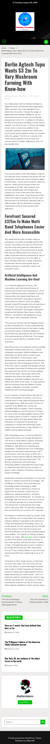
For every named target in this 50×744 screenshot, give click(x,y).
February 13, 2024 (12, 649)
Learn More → (25, 702)
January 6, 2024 (12, 665)
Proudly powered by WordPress (21, 738)
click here (28, 537)
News (36, 96)
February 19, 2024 (12, 632)
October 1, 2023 (27, 96)
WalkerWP (30, 741)
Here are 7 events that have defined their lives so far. (23, 627)
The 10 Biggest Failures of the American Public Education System (22, 643)
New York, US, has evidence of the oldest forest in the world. (22, 660)
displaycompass (12, 96)
